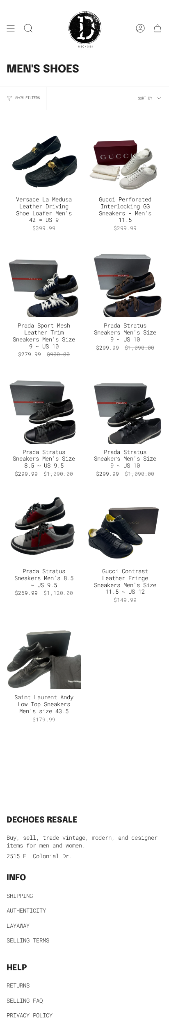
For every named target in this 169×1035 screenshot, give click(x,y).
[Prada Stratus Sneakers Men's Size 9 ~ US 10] (125, 280)
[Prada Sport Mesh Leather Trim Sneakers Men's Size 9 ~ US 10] (44, 280)
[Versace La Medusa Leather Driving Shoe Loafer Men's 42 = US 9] (44, 154)
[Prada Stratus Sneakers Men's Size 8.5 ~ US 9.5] (44, 406)
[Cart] (157, 28)
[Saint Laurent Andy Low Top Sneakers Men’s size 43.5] (44, 652)
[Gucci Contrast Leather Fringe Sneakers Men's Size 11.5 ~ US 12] (125, 525)
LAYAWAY (18, 925)
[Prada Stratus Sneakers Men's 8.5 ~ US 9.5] (44, 525)
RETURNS (18, 985)
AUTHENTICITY (26, 910)
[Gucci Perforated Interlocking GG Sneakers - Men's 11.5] (125, 154)
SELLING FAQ (25, 1000)
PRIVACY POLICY (30, 1015)
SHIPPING (20, 895)
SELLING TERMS (28, 940)
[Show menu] (10, 28)
